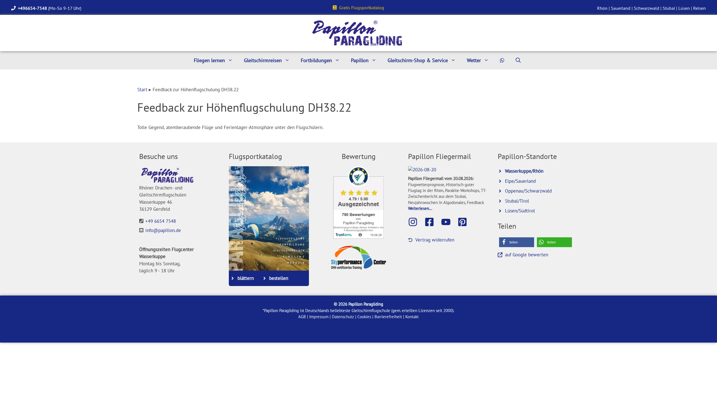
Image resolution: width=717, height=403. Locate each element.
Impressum (319, 316)
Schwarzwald (646, 8)
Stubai (669, 8)
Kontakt (412, 316)
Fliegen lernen (209, 60)
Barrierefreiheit (388, 316)
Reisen (699, 8)
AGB (302, 316)
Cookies (364, 316)
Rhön (602, 8)
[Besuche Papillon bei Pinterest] (465, 221)
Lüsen (684, 8)
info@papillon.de (163, 230)
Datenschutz (343, 316)
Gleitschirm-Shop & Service (418, 60)
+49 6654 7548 (160, 221)
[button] (516, 242)
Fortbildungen (316, 60)
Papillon (360, 60)
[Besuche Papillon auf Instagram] (415, 221)
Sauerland (620, 8)
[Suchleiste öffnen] (518, 60)
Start (142, 89)
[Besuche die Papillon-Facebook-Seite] (432, 221)
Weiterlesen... (420, 208)
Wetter (474, 60)
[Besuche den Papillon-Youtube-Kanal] (448, 221)
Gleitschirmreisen (263, 60)
